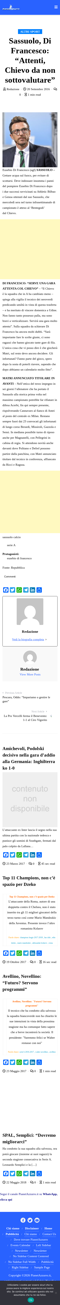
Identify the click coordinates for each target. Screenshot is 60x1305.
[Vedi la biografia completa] (46, 639)
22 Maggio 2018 (16, 1182)
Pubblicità (47, 1262)
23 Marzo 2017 (16, 863)
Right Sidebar (20, 1267)
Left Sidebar (43, 1245)
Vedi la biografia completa (28, 639)
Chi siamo (30, 1234)
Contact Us (49, 1234)
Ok (30, 1300)
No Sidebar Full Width (22, 1262)
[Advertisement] (30, 249)
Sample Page (42, 1267)
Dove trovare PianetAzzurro (31, 1239)
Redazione (13, 89)
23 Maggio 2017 (16, 1071)
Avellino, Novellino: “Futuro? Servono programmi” (21, 983)
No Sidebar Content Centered (31, 1256)
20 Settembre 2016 (38, 89)
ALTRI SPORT (30, 31)
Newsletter (21, 1250)
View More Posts (30, 674)
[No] (56, 1293)
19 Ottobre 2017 (16, 962)
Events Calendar (20, 1245)
